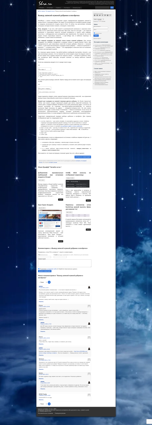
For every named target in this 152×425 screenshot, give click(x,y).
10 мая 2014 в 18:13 (43, 374)
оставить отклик (53, 162)
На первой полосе (50, 11)
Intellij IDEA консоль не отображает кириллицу (102, 48)
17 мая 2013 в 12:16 (43, 287)
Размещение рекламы (60, 413)
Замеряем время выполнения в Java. (103, 77)
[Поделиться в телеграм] (108, 15)
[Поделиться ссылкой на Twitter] (100, 15)
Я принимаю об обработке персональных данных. (58, 269)
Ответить (41, 301)
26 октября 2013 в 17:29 (44, 360)
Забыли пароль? (97, 38)
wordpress (78, 160)
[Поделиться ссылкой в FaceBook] (97, 15)
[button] (112, 7)
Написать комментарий (83, 157)
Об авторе (50, 7)
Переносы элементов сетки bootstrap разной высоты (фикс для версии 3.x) (78, 207)
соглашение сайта (52, 269)
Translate (103, 21)
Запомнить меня (98, 33)
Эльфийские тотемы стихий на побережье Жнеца (102, 75)
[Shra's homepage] (46, 3)
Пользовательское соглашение (45, 413)
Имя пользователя (96, 26)
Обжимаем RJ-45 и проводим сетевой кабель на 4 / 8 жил (104, 53)
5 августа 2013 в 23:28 (44, 349)
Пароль (94, 29)
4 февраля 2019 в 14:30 (44, 395)
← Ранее (41, 282)
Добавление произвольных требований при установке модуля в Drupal (50, 175)
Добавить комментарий (44, 271)
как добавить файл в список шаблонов (71, 126)
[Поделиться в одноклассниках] (102, 15)
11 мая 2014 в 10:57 (45, 383)
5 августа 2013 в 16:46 (44, 306)
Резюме (42, 7)
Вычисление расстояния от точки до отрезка (103, 55)
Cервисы (58, 7)
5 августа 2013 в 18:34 (44, 338)
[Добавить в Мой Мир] (105, 15)
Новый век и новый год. (105, 50)
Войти (96, 35)
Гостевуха (67, 7)
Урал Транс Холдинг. (46, 205)
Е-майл (71, 254)
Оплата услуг (76, 7)
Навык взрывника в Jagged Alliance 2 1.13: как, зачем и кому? (104, 45)
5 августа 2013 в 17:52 (46, 324)
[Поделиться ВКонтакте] (94, 15)
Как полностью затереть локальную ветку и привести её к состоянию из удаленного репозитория (103, 79)
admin (41, 286)
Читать (60, 199)
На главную (42, 11)
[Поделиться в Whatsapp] (110, 15)
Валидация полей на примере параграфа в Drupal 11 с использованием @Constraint (101, 83)
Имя (42, 254)
